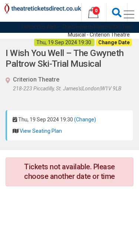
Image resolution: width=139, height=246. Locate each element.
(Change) (85, 119)
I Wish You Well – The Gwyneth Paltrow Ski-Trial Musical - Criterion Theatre (76, 31)
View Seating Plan (41, 131)
